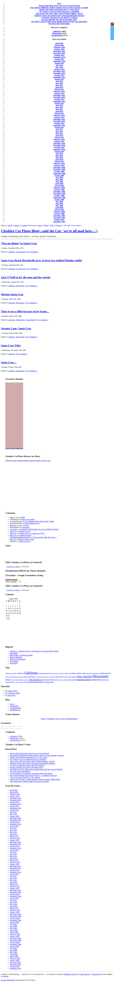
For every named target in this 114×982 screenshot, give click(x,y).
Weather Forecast (10, 448)
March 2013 (59, 89)
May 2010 (59, 157)
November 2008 (59, 194)
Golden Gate (85, 673)
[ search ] (10, 225)
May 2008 (59, 206)
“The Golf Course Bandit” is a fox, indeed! (25, 777)
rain (16, 680)
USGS (17, 682)
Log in (12, 704)
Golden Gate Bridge (94, 673)
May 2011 (59, 133)
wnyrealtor (13, 529)
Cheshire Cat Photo (13, 567)
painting (73, 677)
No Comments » (33, 252)
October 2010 (59, 147)
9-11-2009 (21, 517)
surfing (74, 680)
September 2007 (59, 222)
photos (8, 680)
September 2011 (59, 125)
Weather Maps (19, 448)
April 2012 (59, 111)
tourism (80, 679)
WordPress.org (15, 710)
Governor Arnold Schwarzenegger (14, 676)
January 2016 (59, 49)
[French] (8, 580)
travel (87, 679)
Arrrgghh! (25, 527)
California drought (43, 673)
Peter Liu (13, 525)
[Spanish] (17, 580)
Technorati (13, 663)
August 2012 (59, 103)
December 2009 (59, 167)
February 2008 (59, 212)
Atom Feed (11, 695)
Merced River (59, 677)
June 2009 (59, 180)
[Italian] (11, 580)
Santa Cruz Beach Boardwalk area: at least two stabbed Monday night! (41, 260)
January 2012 (59, 117)
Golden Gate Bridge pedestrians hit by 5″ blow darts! (59, 10)
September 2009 (59, 174)
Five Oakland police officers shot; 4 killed (39, 521)
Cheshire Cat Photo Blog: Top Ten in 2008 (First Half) (39, 529)
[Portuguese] (13, 580)
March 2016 (59, 45)
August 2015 (59, 59)
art (17, 673)
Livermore (31, 677)
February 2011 (59, 139)
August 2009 (59, 176)
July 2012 (59, 105)
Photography (57, 33)
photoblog (88, 676)
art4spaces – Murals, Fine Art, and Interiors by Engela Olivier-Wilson (34, 651)
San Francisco (35, 679)
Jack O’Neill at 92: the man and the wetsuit (25, 277)
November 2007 (59, 218)
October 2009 (59, 172)
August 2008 (59, 200)
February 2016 (59, 47)
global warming (76, 673)
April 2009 (59, 184)
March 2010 (59, 161)
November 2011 (59, 121)
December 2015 (59, 51)
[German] (10, 580)
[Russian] (15, 580)
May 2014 (59, 67)
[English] (6, 580)
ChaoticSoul (96, 974)
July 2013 (59, 81)
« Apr (8, 618)
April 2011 (59, 135)
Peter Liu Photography (18, 659)
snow (69, 680)
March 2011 (59, 137)
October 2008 (59, 196)
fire (70, 673)
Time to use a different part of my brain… (25, 311)
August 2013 (59, 79)
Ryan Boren (14, 661)
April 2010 (59, 159)
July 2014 (59, 65)
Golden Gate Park (105, 673)
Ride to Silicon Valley (26, 539)
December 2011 (59, 119)
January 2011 (59, 141)
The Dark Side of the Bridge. (59, 24)
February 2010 (59, 163)
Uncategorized (56, 35)
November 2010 (59, 145)
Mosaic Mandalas (16, 657)
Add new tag (8, 673)
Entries (14, 706)
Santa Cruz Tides (11, 345)
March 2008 (59, 210)
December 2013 (59, 71)
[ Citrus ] (46, 225)
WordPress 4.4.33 (70, 974)
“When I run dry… (25, 541)
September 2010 (59, 149)
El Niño (67, 673)
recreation (20, 680)
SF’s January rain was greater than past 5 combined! (59, 12)
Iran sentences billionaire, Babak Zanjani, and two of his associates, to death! (59, 8)
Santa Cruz (60, 679)
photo (79, 676)
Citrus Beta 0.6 (85, 974)
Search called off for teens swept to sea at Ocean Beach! (59, 6)
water (20, 682)
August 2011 (59, 127)
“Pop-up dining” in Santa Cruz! (19, 243)
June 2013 (59, 83)
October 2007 (59, 220)
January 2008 (59, 214)
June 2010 (59, 155)
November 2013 (59, 73)
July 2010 (59, 153)
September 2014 (59, 61)
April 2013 (59, 87)
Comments (15, 708)
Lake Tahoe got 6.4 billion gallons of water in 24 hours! (29, 781)
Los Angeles (52, 676)
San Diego (26, 679)
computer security (54, 673)
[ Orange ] (58, 225)
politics (13, 679)
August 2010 (59, 151)
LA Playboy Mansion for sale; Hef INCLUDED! (59, 18)
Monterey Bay (67, 676)
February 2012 (59, 115)
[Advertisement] (16, 474)
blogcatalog (14, 653)
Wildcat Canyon (24, 531)
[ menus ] (17, 225)
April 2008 (59, 208)
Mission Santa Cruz (12, 294)
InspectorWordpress (8, 980)
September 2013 (59, 77)
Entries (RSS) (12, 691)
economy (61, 673)
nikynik (5, 976)
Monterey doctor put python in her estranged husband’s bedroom (59, 16)
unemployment (96, 680)
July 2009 (59, 178)
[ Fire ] (52, 225)
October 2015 (59, 55)
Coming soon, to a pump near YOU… (32, 533)
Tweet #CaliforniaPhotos (69, 719)
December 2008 (59, 192)
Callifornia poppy (25, 535)
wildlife (24, 682)
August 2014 (59, 63)
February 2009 (59, 188)
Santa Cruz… (8, 362)
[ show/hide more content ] (71, 225)
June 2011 (59, 131)
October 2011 (59, 123)
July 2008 (59, 202)
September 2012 (59, 101)
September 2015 (59, 57)
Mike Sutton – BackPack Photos (21, 655)
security (66, 680)
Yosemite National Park (35, 682)
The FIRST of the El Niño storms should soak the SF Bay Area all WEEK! (59, 22)
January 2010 (59, 165)
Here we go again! (28, 519)
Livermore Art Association (41, 676)
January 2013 (59, 93)
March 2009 (59, 186)
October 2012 (59, 99)
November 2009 (59, 169)
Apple (14, 673)
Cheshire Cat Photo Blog (49, 231)
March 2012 (59, 113)
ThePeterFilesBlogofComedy (20, 537)
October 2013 (59, 75)
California (56, 31)
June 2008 (59, 204)
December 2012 (59, 95)
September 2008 (59, 198)
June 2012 (59, 107)
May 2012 (59, 109)
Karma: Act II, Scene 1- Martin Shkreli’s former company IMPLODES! (35, 779)
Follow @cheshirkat (48, 719)
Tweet (57, 719)
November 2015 (59, 53)
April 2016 (59, 43)
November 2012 (59, 97)
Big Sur (21, 673)
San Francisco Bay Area (49, 680)
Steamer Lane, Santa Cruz (16, 328)
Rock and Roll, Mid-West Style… (45, 537)
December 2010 (59, 143)
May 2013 (59, 85)
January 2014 (59, 69)
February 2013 (59, 91)
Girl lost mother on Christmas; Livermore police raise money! (31, 773)
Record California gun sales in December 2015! (59, 20)
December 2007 (59, 216)
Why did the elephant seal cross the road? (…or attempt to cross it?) (33, 775)
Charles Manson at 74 (31, 523)
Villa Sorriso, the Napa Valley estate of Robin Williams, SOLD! (59, 14)
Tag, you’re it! (24, 525)
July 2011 (59, 129)
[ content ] (24, 225)
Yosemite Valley (49, 682)
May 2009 (59, 182)
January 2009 (59, 190)
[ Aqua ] (39, 225)
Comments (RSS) (14, 693)
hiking (25, 677)
